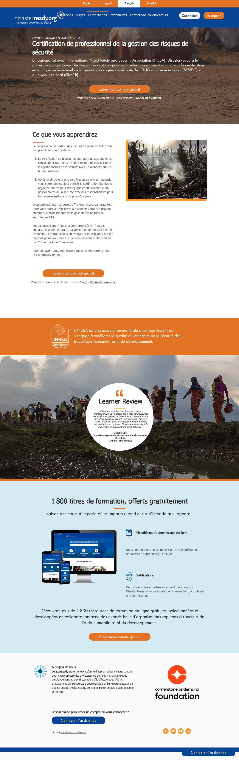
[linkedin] (188, 731)
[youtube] (181, 731)
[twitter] (173, 731)
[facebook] (166, 731)
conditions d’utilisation (73, 732)
